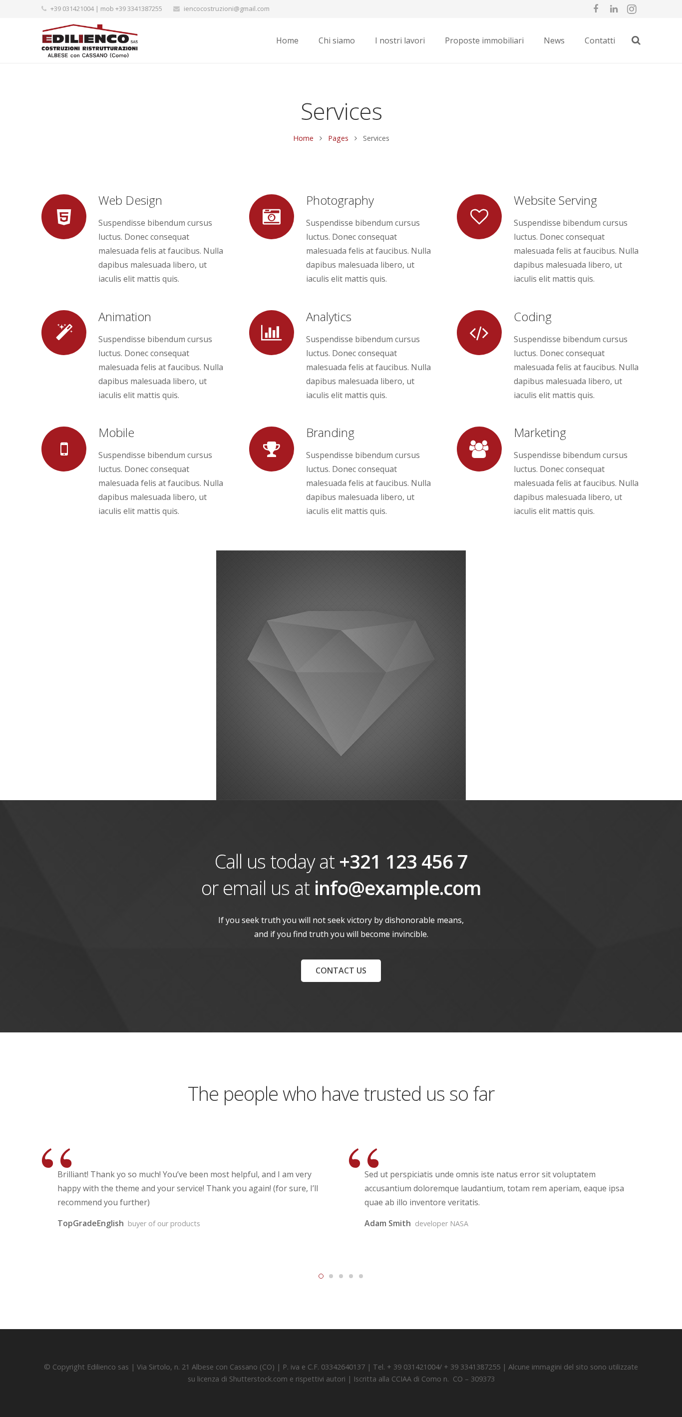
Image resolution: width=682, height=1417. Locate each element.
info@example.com (397, 888)
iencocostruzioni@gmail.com (227, 8)
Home (303, 138)
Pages (338, 138)
